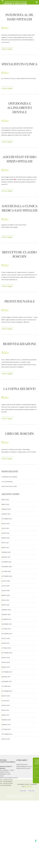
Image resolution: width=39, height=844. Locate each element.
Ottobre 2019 (6, 629)
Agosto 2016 (5, 696)
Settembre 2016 (6, 691)
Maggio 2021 (5, 538)
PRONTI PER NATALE (19, 302)
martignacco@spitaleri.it (9, 778)
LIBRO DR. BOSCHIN (19, 434)
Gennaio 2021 (5, 557)
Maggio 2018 (5, 667)
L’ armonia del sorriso (9, 477)
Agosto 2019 (5, 638)
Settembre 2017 (6, 672)
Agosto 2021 (5, 523)
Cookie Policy (31, 790)
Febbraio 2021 (6, 552)
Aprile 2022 (5, 499)
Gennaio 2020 (5, 614)
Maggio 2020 (5, 595)
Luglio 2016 (5, 700)
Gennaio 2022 (5, 514)
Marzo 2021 (5, 547)
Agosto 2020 (5, 581)
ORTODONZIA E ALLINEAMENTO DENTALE (19, 108)
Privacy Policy (23, 790)
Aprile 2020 (5, 600)
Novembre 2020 (6, 566)
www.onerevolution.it (24, 766)
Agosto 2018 (5, 657)
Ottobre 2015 (6, 729)
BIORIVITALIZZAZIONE (19, 344)
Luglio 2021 (5, 528)
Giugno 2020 (5, 590)
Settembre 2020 (6, 576)
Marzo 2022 (5, 504)
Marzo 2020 (5, 605)
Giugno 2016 (5, 705)
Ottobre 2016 (6, 686)
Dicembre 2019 (6, 619)
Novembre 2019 (6, 624)
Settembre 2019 (6, 633)
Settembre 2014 (6, 734)
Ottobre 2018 (6, 648)
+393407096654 (7, 781)
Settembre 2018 (6, 653)
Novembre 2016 (6, 681)
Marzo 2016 (5, 715)
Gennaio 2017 (5, 677)
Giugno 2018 (5, 662)
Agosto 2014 (5, 739)
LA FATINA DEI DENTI (19, 389)
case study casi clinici (9, 486)
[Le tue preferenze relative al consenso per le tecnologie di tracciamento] (36, 841)
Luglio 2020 (5, 586)
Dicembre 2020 (6, 562)
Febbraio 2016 (6, 720)
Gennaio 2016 (5, 724)
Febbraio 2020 (6, 610)
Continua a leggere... (7, 49)
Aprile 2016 (5, 710)
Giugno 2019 (5, 643)
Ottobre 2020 (6, 571)
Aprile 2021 (5, 543)
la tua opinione (6, 481)
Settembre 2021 (6, 519)
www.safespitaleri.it (23, 768)
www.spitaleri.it (22, 764)
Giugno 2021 (5, 533)
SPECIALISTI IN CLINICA (19, 64)
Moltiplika (28, 786)
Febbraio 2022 (6, 509)
